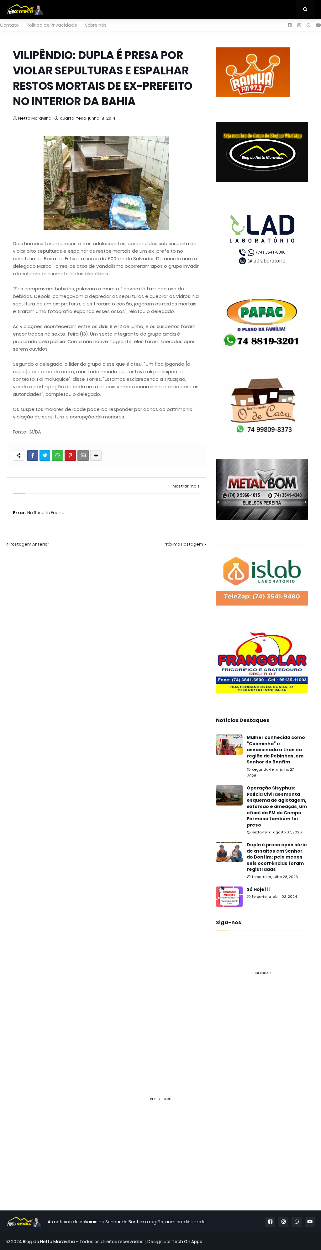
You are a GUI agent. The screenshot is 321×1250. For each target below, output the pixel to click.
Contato (9, 25)
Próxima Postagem (183, 544)
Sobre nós (96, 25)
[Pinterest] (70, 455)
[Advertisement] (262, 1020)
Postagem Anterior (29, 544)
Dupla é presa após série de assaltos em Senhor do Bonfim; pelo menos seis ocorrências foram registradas (277, 857)
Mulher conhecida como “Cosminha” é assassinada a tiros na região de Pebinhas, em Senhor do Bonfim (276, 750)
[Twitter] (44, 455)
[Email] (83, 455)
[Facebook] (32, 455)
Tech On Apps (187, 1241)
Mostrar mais (186, 486)
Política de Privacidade (52, 25)
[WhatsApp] (57, 455)
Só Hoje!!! (258, 889)
